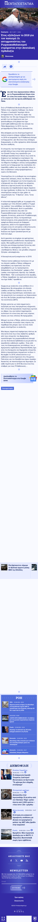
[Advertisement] (19, 478)
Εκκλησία (4, 32)
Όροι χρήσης (19, 897)
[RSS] (27, 861)
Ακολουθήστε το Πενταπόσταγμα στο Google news (14, 378)
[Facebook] (11, 861)
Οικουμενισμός (7, 388)
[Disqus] (19, 607)
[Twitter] (16, 861)
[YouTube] (22, 861)
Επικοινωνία (19, 901)
